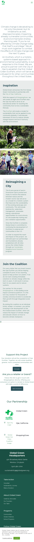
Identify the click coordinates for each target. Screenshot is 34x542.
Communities (8, 514)
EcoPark (9, 111)
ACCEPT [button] (16, 538)
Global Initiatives (9, 516)
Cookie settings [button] (7, 538)
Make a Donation (9, 488)
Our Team (7, 503)
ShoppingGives (22, 97)
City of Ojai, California (13, 94)
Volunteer (7, 483)
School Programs (9, 519)
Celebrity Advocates (10, 498)
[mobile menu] (31, 2)
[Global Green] (3, 2)
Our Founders (8, 501)
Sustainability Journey (10, 485)
